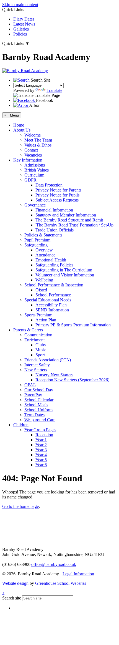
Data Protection (49, 185)
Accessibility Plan (51, 305)
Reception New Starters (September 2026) (72, 379)
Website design (15, 583)
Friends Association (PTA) (47, 359)
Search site (11, 598)
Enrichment (34, 339)
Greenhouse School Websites (60, 583)
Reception (44, 434)
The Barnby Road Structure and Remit (69, 220)
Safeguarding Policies (54, 265)
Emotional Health (50, 260)
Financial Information (54, 210)
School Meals (36, 404)
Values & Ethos (37, 145)
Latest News (24, 24)
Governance (35, 205)
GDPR (30, 180)
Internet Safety (37, 364)
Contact (31, 150)
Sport (40, 354)
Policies (20, 34)
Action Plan (45, 320)
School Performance (53, 295)
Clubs (40, 344)
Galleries (21, 29)
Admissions (34, 165)
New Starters (35, 369)
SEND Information (52, 310)
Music (40, 349)
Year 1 (41, 439)
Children (21, 424)
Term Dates (34, 414)
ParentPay (33, 394)
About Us (21, 130)
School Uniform (38, 409)
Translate (54, 90)
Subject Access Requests (57, 200)
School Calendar (38, 399)
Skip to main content (20, 4)
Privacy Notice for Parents (58, 190)
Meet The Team (38, 140)
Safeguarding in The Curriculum (63, 270)
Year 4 (41, 454)
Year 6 (41, 464)
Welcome (32, 135)
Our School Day (38, 389)
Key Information (27, 160)
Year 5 (41, 459)
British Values (36, 170)
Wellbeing (44, 280)
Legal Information (78, 573)
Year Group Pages (40, 429)
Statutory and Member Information (65, 215)
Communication (38, 334)
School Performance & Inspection (53, 285)
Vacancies (33, 155)
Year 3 (41, 449)
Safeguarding (36, 245)
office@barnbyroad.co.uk (53, 564)
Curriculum (34, 175)
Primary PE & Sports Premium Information (73, 325)
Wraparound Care (39, 419)
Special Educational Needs (47, 300)
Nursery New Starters (54, 374)
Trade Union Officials (54, 230)
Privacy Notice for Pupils (57, 195)
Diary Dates (23, 19)
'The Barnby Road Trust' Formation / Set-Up (74, 225)
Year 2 (41, 444)
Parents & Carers (28, 329)
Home (18, 125)
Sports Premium (38, 315)
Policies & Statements (43, 235)
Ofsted (41, 290)
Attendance (45, 255)
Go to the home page (20, 506)
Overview (44, 250)
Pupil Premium (37, 240)
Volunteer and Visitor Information (64, 275)
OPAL (30, 384)
